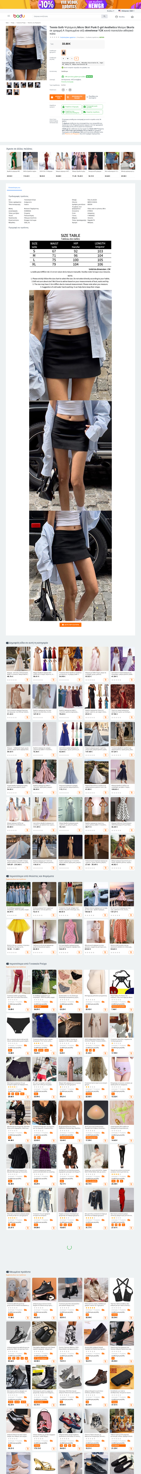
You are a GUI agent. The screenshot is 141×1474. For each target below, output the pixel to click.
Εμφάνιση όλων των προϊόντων (16, 879)
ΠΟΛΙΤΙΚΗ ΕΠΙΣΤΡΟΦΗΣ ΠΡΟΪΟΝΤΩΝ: (54, 121)
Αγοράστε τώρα (56, 97)
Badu (7, 22)
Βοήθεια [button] (110, 11)
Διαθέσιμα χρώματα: (53, 51)
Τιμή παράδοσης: (55, 85)
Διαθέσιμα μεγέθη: (53, 58)
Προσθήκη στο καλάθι (74, 97)
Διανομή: (52, 79)
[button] (8, 15)
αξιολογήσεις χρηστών (68, 37)
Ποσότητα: (53, 90)
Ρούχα (12, 22)
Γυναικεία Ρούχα (21, 22)
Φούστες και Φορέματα (34, 22)
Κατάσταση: (53, 71)
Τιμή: (52, 44)
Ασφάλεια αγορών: (53, 106)
